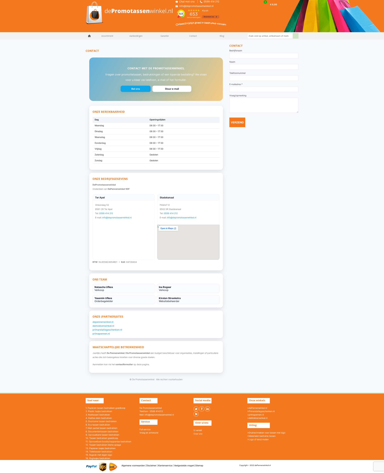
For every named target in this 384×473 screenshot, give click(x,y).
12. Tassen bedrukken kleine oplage (103, 445)
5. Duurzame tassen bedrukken (101, 421)
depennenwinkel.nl (103, 322)
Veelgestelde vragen (184, 465)
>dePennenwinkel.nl (257, 408)
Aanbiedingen (135, 35)
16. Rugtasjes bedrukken (98, 458)
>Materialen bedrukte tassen (261, 436)
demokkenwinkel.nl (103, 326)
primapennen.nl (101, 333)
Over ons (198, 433)
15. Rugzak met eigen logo (99, 455)
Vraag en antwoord (149, 432)
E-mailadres (236, 84)
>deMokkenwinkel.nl (257, 418)
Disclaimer (151, 465)
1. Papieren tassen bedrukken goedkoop (105, 408)
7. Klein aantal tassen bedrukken (101, 428)
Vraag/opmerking (237, 95)
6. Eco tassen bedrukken (98, 424)
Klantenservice (165, 465)
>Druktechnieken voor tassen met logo (266, 432)
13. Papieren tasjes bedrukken (101, 448)
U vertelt (198, 430)
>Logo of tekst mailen (258, 439)
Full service (145, 429)
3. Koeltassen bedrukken (98, 414)
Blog (222, 35)
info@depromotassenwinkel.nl (117, 217)
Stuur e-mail (172, 89)
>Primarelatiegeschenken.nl (260, 411)
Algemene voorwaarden (133, 465)
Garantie (164, 35)
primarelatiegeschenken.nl (107, 330)
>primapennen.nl (255, 414)
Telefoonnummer (237, 73)
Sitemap (199, 465)
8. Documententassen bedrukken (102, 431)
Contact (193, 35)
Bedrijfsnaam (235, 51)
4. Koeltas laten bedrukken (99, 418)
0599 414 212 (106, 213)
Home (89, 35)
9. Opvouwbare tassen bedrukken (102, 434)
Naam (232, 62)
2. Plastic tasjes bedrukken (99, 411)
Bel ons (135, 89)
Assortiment (107, 35)
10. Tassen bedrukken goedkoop (102, 438)
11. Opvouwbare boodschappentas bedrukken (108, 441)
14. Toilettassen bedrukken (99, 451)
